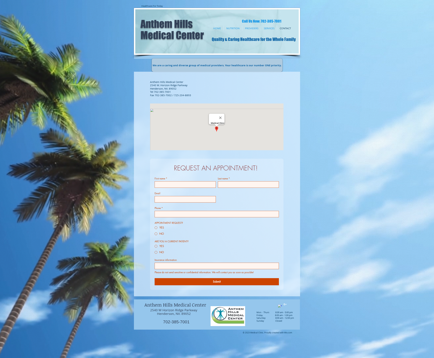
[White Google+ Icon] (285, 304)
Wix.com (288, 332)
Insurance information (166, 259)
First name (161, 178)
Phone (159, 208)
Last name (224, 178)
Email (157, 193)
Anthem (156, 24)
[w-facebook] (280, 307)
